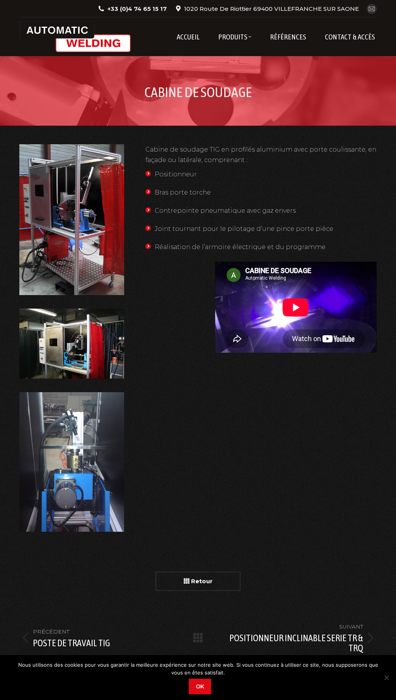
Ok (200, 686)
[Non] (386, 677)
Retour (201, 581)
